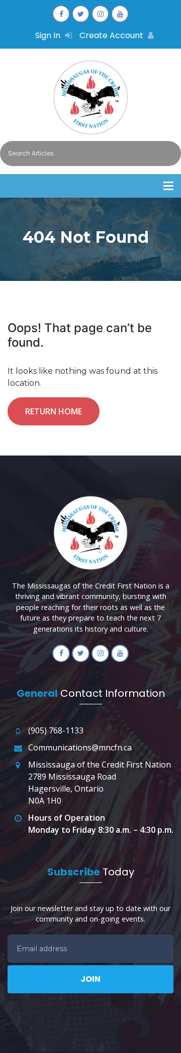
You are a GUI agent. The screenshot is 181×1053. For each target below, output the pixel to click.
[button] (168, 186)
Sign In (48, 35)
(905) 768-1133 (55, 730)
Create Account (112, 35)
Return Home (53, 411)
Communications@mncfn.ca (80, 747)
